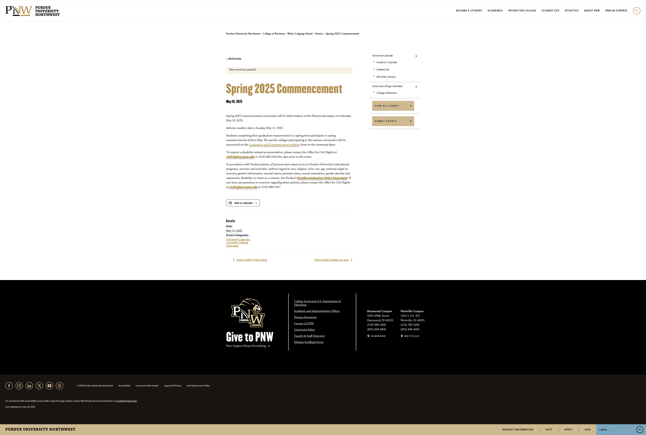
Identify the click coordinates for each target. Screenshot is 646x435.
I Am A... (604, 429)
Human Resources (305, 317)
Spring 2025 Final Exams (251, 260)
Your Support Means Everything (246, 346)
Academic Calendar (386, 62)
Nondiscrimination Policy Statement (322, 178)
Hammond (378, 336)
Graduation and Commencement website (274, 145)
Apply (568, 429)
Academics (495, 10)
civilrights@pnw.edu (240, 157)
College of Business (386, 92)
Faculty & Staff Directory (309, 336)
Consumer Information (147, 385)
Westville (412, 336)
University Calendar (382, 55)
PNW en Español (616, 10)
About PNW (592, 10)
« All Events (233, 59)
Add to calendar (243, 203)
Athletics (572, 10)
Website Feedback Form (309, 342)
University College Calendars (387, 86)
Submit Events (386, 121)
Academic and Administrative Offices (316, 311)
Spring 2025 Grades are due (332, 260)
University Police (304, 330)
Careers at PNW (304, 323)
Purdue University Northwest (40, 429)
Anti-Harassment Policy (198, 385)
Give (588, 429)
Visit (549, 429)
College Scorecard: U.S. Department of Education (317, 303)
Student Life (551, 10)
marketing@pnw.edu (126, 401)
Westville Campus (386, 76)
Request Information (517, 429)
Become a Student (469, 10)
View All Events (387, 105)
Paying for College (522, 10)
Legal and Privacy (172, 385)
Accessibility (124, 385)
